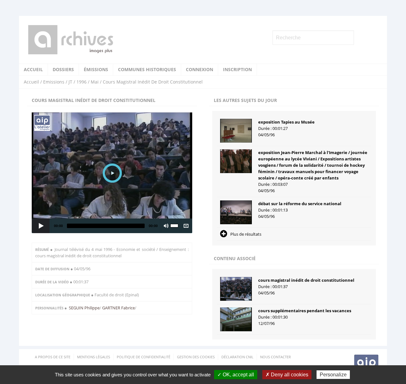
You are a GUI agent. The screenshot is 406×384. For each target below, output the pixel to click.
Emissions (53, 82)
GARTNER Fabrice (118, 308)
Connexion (199, 69)
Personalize (333, 374)
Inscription (237, 69)
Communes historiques (147, 69)
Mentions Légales (93, 356)
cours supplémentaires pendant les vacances (304, 310)
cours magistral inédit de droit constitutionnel (306, 280)
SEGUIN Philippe (84, 308)
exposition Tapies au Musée (286, 122)
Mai (95, 82)
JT (70, 82)
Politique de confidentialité (143, 356)
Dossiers (63, 69)
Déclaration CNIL (237, 356)
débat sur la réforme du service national (299, 203)
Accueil (33, 69)
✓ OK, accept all (235, 374)
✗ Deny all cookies (286, 374)
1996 (81, 82)
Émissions (96, 69)
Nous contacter (275, 356)
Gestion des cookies (196, 356)
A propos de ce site (52, 356)
